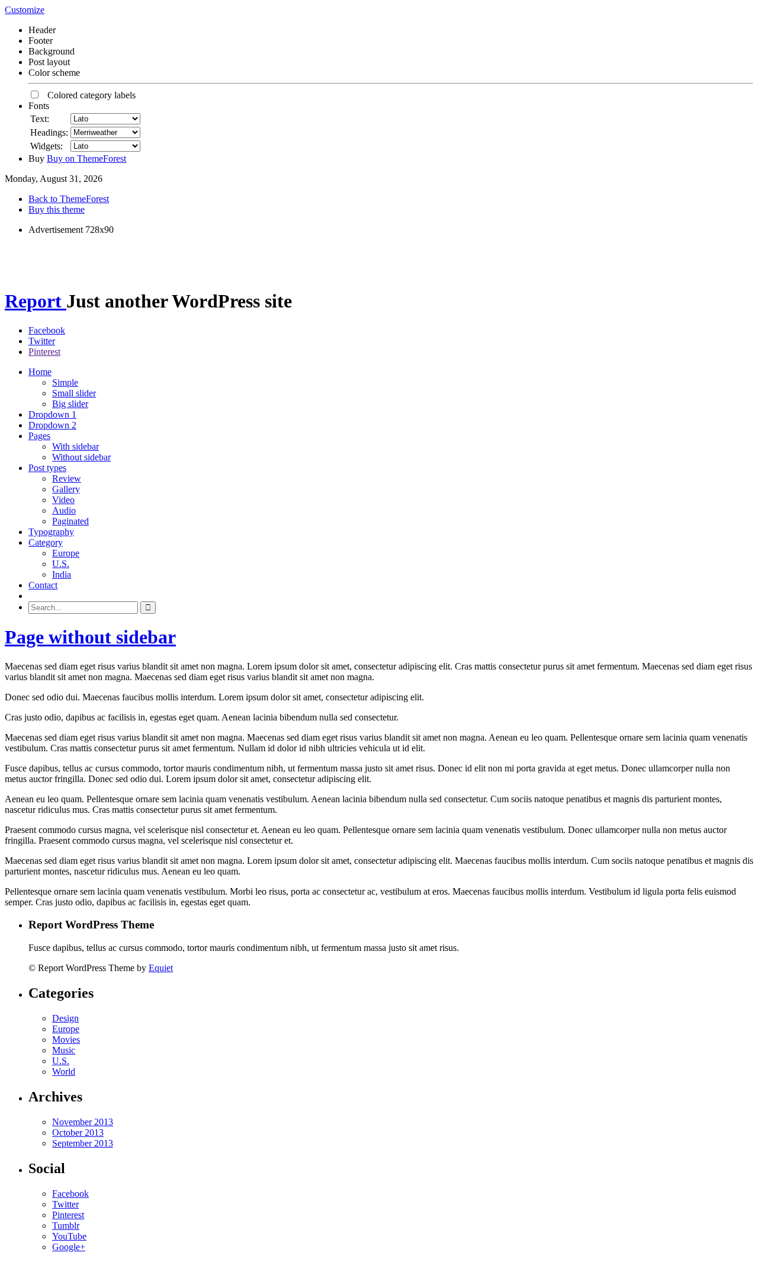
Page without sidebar (90, 637)
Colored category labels (88, 95)
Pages (39, 436)
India (61, 574)
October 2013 (78, 1133)
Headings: (49, 132)
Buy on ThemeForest (86, 158)
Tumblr (65, 1226)
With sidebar (75, 446)
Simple (65, 382)
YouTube (69, 1236)
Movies (66, 1039)
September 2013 (82, 1143)
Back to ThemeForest (68, 199)
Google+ (68, 1247)
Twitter (41, 341)
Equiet (161, 968)
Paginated (70, 521)
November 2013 (82, 1122)
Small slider (74, 393)
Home (40, 372)
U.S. (60, 564)
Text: (39, 119)
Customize (24, 10)
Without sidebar (81, 457)
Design (65, 1018)
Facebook (46, 330)
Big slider (70, 404)
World (63, 1071)
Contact (42, 585)
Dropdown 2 (52, 425)
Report (35, 301)
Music (63, 1050)
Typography (51, 532)
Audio (64, 510)
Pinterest (44, 352)
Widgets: (46, 146)
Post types (47, 468)
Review (66, 478)
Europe (65, 553)
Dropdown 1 (52, 414)
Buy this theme (56, 209)
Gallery (66, 489)
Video (63, 500)
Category (45, 542)
